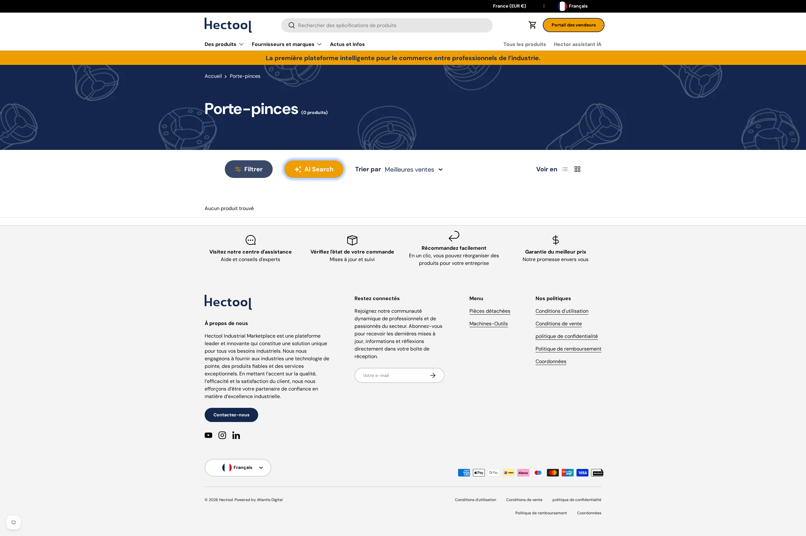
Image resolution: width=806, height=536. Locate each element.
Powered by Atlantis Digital (259, 499)
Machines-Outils (488, 323)
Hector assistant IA (577, 44)
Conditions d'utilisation (562, 311)
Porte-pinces (245, 76)
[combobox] (387, 25)
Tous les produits (524, 44)
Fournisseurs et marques (283, 44)
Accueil (213, 76)
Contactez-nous (231, 415)
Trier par (368, 169)
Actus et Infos (347, 44)
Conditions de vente (559, 323)
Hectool (226, 499)
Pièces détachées (489, 311)
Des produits (220, 44)
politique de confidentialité (567, 336)
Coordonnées (551, 361)
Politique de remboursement (568, 348)
